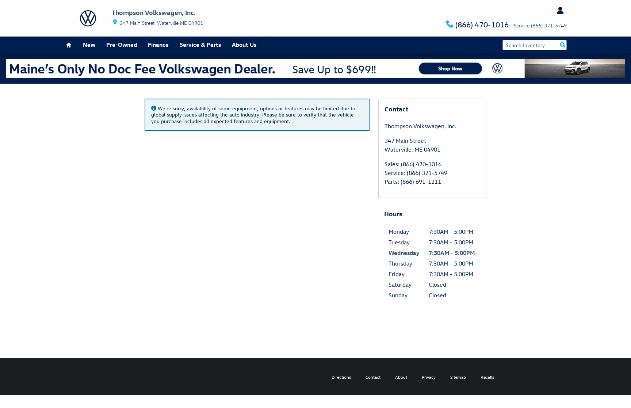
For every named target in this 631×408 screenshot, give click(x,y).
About (401, 377)
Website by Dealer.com (91, 376)
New (89, 44)
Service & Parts (200, 44)
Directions (341, 377)
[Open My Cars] (558, 11)
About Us (244, 44)
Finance (158, 44)
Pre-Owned (121, 44)
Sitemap (458, 377)
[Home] (88, 18)
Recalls (487, 377)
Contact (373, 377)
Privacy (429, 377)
